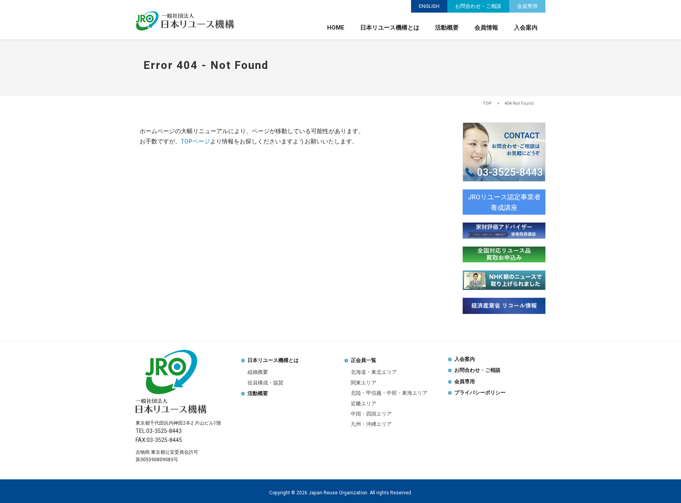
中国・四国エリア (371, 414)
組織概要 (257, 372)
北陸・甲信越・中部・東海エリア (389, 393)
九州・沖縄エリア (371, 424)
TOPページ (195, 141)
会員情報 (486, 27)
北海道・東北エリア (374, 372)
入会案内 (526, 27)
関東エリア (363, 382)
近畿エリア (363, 403)
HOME (335, 27)
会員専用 (527, 6)
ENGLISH (429, 6)
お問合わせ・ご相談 (478, 6)
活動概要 (447, 27)
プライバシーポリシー (480, 392)
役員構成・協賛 (265, 382)
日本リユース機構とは (389, 27)
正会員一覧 (363, 360)
